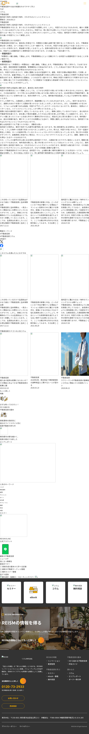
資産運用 (2, 490)
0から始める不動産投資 (78, 661)
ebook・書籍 (53, 676)
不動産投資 (4, 14)
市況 (1, 508)
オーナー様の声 (75, 679)
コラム (2, 11)
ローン (2, 497)
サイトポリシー (25, 726)
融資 (1, 505)
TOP (2, 9)
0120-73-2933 (13, 687)
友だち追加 (4, 574)
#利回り (3, 239)
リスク (2, 487)
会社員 (2, 500)
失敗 (1, 510)
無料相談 (51, 679)
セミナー (51, 673)
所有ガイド (73, 664)
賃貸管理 (51, 664)
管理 (1, 492)
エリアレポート (75, 676)
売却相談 (13, 706)
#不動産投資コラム (7, 236)
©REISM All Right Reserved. (79, 726)
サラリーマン (4, 503)
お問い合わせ (13, 698)
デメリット (3, 495)
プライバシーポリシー (9, 726)
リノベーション (54, 661)
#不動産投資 (5, 233)
